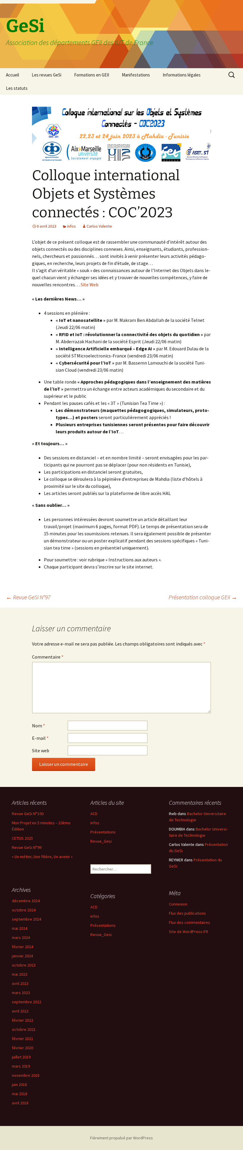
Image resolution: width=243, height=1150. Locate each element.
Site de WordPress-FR (188, 931)
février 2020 (22, 1047)
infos (71, 226)
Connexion (178, 904)
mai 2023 (19, 974)
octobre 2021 (24, 1029)
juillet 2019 (21, 1057)
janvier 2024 (22, 956)
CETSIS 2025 (22, 838)
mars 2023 (21, 992)
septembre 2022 (26, 1001)
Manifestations (136, 75)
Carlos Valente (99, 226)
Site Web (89, 285)
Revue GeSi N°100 (28, 813)
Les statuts (17, 88)
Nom (38, 726)
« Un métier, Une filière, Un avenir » (42, 856)
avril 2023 (20, 983)
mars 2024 (21, 937)
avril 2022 (20, 1011)
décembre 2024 (26, 900)
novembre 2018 (25, 1075)
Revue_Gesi (101, 841)
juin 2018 (19, 1084)
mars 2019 (21, 1066)
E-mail (40, 738)
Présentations (103, 832)
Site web (40, 750)
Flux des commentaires (189, 922)
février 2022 (22, 1020)
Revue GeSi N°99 (26, 847)
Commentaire (47, 657)
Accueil (12, 75)
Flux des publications (187, 913)
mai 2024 (19, 928)
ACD (93, 813)
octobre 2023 (24, 965)
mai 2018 (19, 1093)
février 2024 (22, 946)
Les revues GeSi (46, 75)
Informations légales (182, 75)
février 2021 (22, 1038)
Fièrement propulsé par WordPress (121, 1138)
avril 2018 (20, 1103)
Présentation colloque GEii (203, 597)
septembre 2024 (26, 919)
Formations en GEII (91, 75)
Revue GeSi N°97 (28, 597)
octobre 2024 (24, 910)
